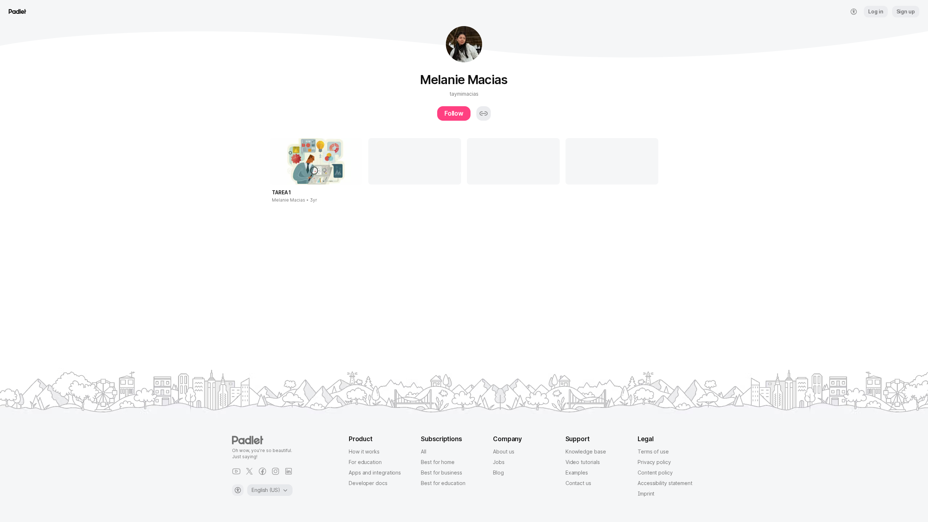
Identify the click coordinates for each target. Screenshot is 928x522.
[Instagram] (275, 471)
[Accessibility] (238, 490)
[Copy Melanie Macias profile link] (483, 113)
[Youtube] (236, 471)
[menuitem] (853, 11)
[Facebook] (262, 471)
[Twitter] (249, 471)
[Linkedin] (288, 471)
